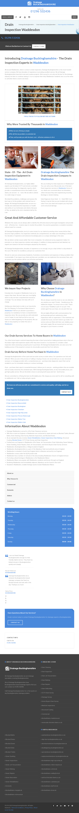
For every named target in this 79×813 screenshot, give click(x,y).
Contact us (11, 501)
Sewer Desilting (10, 756)
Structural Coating (47, 710)
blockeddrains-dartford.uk (50, 786)
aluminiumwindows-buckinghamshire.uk (54, 743)
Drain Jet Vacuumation (49, 676)
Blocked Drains (10, 739)
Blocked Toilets (10, 752)
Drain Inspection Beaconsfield (16, 403)
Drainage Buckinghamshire (23, 668)
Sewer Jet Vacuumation (13, 765)
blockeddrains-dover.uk (49, 790)
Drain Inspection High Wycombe (17, 413)
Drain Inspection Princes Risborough (18, 416)
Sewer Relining (10, 769)
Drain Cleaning (46, 667)
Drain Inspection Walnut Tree (16, 419)
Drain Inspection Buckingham (16, 406)
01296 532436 (12, 37)
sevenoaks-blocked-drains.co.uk (52, 722)
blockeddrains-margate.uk (14, 790)
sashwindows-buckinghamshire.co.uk (53, 735)
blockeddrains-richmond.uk (14, 794)
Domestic (10, 490)
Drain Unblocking (47, 688)
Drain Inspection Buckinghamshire (18, 400)
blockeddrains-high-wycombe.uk (52, 760)
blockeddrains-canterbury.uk (50, 782)
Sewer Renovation (11, 777)
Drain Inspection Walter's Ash (16, 422)
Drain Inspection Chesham (15, 409)
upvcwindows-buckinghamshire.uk (52, 752)
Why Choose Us (12, 479)
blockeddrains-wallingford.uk (51, 773)
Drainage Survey (47, 697)
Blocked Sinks (10, 748)
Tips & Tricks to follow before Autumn (39, 116)
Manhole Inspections (48, 705)
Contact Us (66, 392)
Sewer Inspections (47, 438)
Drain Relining (58, 438)
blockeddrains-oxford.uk (49, 769)
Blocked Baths (10, 735)
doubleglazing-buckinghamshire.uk (52, 748)
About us (10, 473)
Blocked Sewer (17, 440)
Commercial (11, 484)
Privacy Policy (28, 807)
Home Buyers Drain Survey (50, 701)
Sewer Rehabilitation (34, 438)
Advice (9, 496)
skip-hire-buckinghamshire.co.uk (52, 739)
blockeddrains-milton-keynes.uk (52, 765)
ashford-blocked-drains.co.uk (51, 777)
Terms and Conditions (17, 807)
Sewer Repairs (10, 773)
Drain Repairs (46, 684)
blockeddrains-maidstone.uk (51, 718)
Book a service (7, 17)
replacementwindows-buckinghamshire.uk (55, 756)
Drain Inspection (47, 671)
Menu (75, 17)
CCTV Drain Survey (48, 693)
